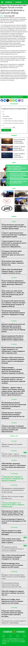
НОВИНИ (14, 216)
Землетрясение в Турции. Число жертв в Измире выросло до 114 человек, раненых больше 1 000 (12, 513)
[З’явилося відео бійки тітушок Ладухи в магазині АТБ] (21, 201)
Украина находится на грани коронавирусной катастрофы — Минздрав (12, 532)
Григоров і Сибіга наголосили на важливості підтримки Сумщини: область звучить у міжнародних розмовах (13, 360)
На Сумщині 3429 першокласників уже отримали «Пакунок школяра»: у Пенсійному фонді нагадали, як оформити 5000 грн (13, 303)
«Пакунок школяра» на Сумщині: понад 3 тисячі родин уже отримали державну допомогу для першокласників (13, 428)
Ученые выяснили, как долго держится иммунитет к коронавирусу (13, 622)
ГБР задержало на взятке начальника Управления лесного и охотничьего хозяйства (12, 549)
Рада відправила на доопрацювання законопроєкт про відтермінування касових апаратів (13, 490)
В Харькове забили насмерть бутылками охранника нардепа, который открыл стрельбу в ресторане (12, 613)
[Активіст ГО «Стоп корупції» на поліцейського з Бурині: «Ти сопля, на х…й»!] (6, 208)
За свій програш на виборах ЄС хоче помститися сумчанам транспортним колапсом (17, 175)
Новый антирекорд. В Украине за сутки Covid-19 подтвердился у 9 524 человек (13, 521)
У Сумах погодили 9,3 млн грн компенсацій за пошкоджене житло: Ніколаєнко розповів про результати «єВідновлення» (14, 244)
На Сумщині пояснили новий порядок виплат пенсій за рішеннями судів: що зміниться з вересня (12, 254)
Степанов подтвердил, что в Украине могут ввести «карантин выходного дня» (12, 504)
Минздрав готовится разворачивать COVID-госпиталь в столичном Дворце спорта (13, 576)
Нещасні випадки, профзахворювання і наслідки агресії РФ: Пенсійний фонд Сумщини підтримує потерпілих (12, 370)
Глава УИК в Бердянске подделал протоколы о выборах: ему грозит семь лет (13, 593)
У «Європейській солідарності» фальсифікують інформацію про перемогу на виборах (12, 478)
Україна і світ (14, 436)
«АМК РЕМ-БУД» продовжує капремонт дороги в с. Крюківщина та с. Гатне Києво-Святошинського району (13, 466)
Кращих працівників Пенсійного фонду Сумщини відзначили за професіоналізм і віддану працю (12, 338)
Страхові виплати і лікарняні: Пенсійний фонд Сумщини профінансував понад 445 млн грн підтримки (12, 415)
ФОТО (14, 188)
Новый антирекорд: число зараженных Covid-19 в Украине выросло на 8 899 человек (12, 565)
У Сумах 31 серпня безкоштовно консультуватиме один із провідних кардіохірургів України (13, 234)
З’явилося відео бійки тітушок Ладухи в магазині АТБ (17, 182)
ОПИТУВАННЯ (14, 103)
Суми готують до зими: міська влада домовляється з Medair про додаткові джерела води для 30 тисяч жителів (12, 293)
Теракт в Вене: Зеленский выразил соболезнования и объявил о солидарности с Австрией (13, 557)
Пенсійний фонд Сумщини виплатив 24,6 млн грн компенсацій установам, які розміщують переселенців (13, 405)
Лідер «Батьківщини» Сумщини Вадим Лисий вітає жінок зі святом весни (16, 168)
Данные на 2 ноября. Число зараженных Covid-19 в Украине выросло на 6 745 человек (12, 601)
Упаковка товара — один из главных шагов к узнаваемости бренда (13, 455)
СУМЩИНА (14, 135)
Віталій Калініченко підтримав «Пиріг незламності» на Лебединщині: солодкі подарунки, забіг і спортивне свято (13, 350)
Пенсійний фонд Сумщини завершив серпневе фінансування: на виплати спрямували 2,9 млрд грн (13, 313)
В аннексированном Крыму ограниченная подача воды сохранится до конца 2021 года (11, 585)
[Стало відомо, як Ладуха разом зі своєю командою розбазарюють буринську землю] (6, 193)
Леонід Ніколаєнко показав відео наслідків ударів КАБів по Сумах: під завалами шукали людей (13, 226)
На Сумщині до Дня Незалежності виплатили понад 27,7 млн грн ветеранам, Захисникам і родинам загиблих (13, 380)
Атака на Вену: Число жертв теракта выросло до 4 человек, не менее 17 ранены (12, 540)
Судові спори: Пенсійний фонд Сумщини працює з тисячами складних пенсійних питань (11, 271)
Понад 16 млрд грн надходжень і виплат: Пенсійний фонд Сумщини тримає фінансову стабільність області (13, 283)
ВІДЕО (14, 162)
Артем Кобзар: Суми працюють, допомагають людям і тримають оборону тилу (12, 263)
